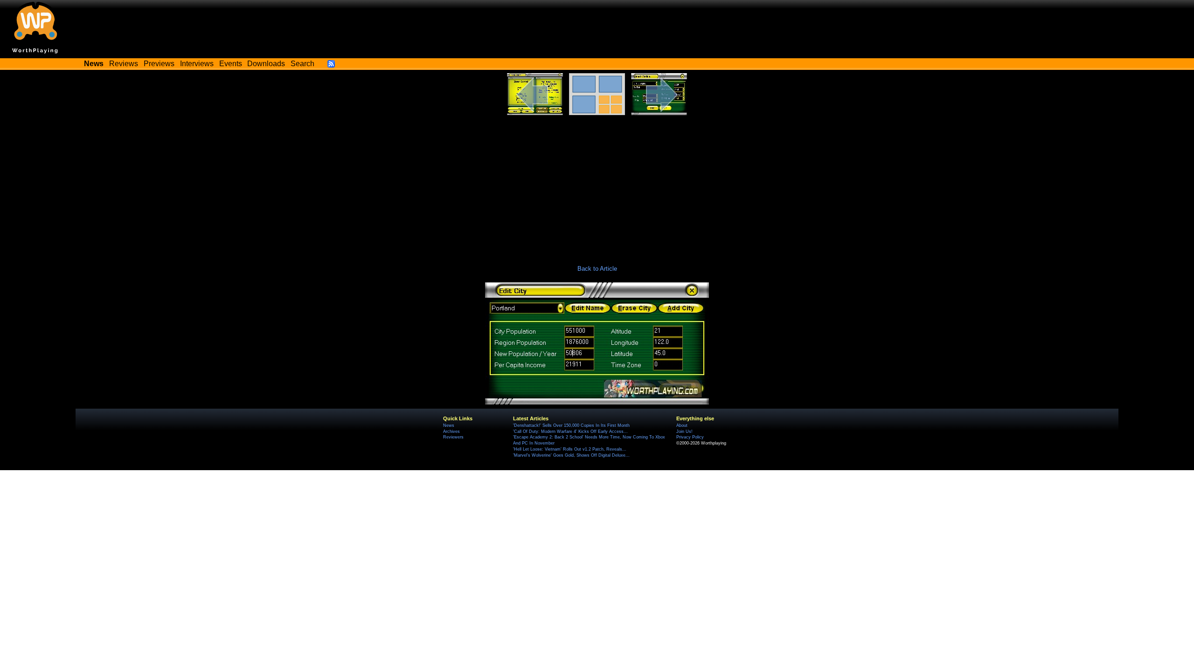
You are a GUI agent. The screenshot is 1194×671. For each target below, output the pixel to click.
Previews (159, 64)
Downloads (266, 64)
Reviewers (453, 437)
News (448, 425)
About (681, 425)
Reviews (123, 64)
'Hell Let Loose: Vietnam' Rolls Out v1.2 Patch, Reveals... (569, 449)
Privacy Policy (690, 437)
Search (302, 64)
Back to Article (597, 268)
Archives (451, 431)
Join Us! (684, 431)
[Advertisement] (597, 185)
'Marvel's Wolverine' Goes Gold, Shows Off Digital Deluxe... (571, 455)
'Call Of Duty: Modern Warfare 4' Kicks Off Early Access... (570, 431)
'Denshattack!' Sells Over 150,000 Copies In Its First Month (571, 425)
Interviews (197, 64)
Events (230, 64)
